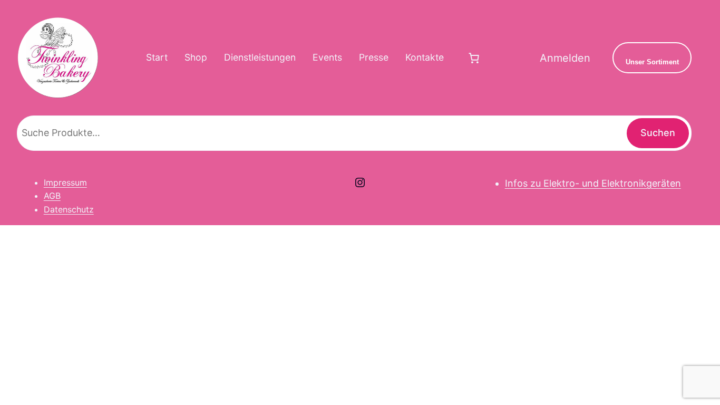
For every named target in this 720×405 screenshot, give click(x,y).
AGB (52, 195)
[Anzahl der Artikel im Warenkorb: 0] (474, 58)
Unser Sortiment (652, 62)
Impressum (65, 182)
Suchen (657, 132)
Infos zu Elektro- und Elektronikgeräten (593, 183)
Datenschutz (69, 209)
